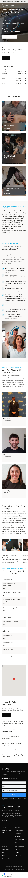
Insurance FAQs (6, 858)
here (6, 25)
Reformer (17, 842)
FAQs (3, 855)
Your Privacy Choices (11, 874)
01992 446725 (8, 47)
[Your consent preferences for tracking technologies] (2, 875)
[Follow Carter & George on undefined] (2, 820)
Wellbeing (17, 836)
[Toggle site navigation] (25, 5)
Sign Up (14, 794)
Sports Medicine (19, 839)
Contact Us (18, 855)
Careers (17, 852)
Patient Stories (5, 849)
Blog (3, 852)
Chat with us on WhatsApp (11, 53)
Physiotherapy (19, 831)
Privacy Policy (6, 799)
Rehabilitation (18, 833)
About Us (17, 849)
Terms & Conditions (17, 866)
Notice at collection (7, 876)
